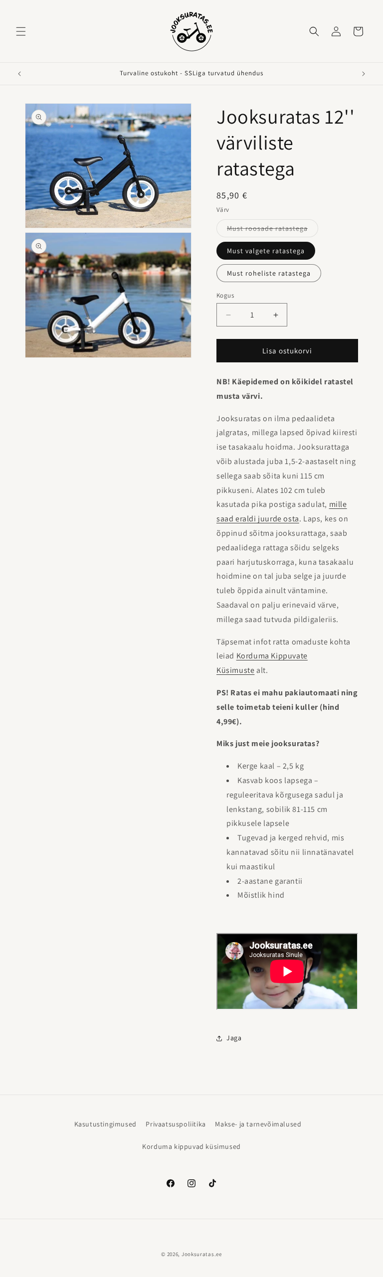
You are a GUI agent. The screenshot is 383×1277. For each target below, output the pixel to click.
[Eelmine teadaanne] (19, 74)
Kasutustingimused (105, 1123)
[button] (21, 31)
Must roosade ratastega (272, 230)
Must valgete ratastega (266, 250)
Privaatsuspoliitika (175, 1123)
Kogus (225, 295)
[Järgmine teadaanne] (364, 74)
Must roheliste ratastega (269, 273)
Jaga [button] (233, 1037)
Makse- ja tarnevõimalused (258, 1123)
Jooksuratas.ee (202, 1254)
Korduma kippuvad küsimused (191, 1146)
